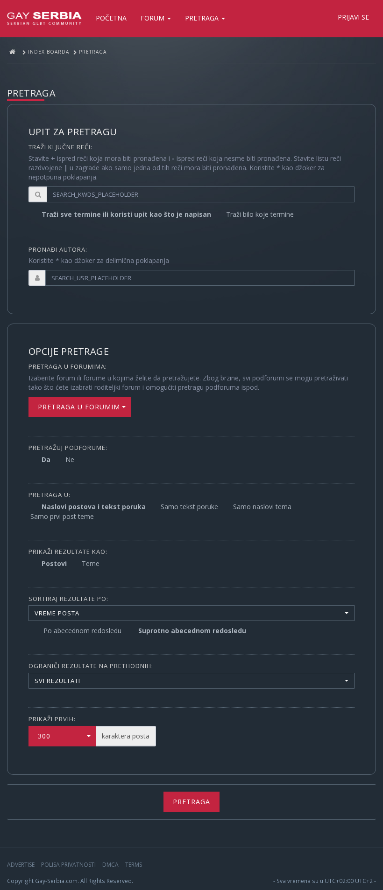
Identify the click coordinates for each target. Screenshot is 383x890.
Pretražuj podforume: (67, 447)
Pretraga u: (49, 494)
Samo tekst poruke (189, 506)
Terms (133, 865)
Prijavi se (353, 17)
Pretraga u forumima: (67, 366)
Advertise (21, 865)
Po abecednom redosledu (82, 630)
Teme (90, 563)
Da (46, 459)
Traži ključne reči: (60, 147)
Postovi (54, 563)
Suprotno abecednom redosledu (192, 630)
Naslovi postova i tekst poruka (94, 506)
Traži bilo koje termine (260, 214)
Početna (111, 18)
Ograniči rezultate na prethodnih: (90, 666)
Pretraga (202, 18)
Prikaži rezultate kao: (67, 551)
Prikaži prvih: (52, 719)
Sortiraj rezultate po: (68, 598)
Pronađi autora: (57, 249)
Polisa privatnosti (68, 865)
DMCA (110, 865)
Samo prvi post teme (62, 516)
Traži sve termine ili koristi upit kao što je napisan (126, 214)
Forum (153, 18)
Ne (69, 459)
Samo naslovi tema (262, 506)
